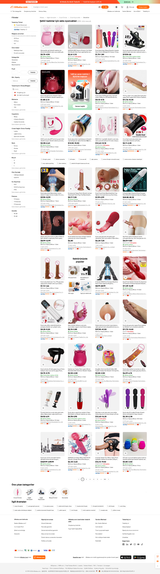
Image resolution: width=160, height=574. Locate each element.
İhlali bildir (98, 541)
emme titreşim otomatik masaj (111, 159)
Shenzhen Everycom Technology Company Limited (135, 107)
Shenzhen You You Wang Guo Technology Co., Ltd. (53, 62)
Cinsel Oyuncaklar (75, 17)
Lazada (80, 565)
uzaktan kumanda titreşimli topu (45, 510)
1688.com (61, 565)
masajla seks (104, 510)
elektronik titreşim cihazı (65, 506)
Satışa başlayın (126, 527)
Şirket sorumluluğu (19, 530)
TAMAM (32, 72)
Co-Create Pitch (19, 527)
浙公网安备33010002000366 (110, 571)
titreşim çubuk (46, 159)
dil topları (72, 159)
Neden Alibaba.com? (20, 523)
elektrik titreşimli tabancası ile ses (80, 163)
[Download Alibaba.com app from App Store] (125, 557)
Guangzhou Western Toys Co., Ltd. (105, 203)
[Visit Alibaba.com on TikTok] (142, 544)
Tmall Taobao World (70, 565)
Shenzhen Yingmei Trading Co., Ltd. (78, 337)
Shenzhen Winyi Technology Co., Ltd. (105, 152)
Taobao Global (88, 565)
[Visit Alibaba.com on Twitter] (131, 544)
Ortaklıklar (125, 537)
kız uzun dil (83, 159)
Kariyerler (17, 534)
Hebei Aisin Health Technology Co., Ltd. (52, 106)
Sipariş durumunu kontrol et (130, 530)
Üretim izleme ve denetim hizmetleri (51, 537)
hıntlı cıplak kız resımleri (89, 510)
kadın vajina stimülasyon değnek (23, 510)
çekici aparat (62, 510)
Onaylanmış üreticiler (74, 525)
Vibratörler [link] (86, 17)
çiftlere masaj (116, 510)
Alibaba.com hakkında (21, 519)
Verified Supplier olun (128, 534)
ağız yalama (94, 159)
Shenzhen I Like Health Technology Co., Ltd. (135, 62)
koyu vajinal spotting (48, 163)
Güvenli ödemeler (46, 523)
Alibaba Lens (24, 557)
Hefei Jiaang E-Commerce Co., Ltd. (51, 248)
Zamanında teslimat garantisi (49, 530)
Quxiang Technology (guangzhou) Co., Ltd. (107, 60)
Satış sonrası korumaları (48, 534)
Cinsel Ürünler (63, 17)
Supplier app (77, 557)
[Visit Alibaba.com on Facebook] (123, 544)
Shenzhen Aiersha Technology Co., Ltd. (79, 64)
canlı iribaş (123, 506)
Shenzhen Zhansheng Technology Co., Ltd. (53, 381)
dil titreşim (112, 506)
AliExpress (54, 565)
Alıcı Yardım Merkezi (101, 523)
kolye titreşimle (19, 506)
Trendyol (99, 565)
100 (105, 479)
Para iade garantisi (46, 527)
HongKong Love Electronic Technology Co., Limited (135, 250)
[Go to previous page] (79, 479)
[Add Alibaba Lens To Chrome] (39, 557)
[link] (157, 556)
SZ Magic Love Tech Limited (103, 335)
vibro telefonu (62, 163)
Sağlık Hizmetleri (51, 17)
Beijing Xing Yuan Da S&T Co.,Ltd (77, 381)
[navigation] (25, 249)
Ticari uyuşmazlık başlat (102, 530)
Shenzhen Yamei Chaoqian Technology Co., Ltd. (53, 151)
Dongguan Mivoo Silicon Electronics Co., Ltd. (135, 293)
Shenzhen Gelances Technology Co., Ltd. (134, 149)
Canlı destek (98, 527)
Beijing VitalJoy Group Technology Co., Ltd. (107, 107)
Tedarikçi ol (125, 523)
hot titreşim (74, 510)
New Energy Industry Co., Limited (105, 247)
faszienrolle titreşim (82, 506)
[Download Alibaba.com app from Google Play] (139, 557)
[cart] (122, 7)
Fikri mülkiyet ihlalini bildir (102, 537)
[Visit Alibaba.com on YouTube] (138, 544)
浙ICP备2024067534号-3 (127, 571)
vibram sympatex (60, 159)
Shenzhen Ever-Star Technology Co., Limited (53, 292)
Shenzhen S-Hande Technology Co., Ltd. (134, 203)
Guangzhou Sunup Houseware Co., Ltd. (79, 205)
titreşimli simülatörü (98, 506)
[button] (99, 7)
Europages (107, 565)
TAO (94, 565)
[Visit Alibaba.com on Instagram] (135, 544)
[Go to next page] (108, 479)
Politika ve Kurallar (46, 541)
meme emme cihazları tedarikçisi (133, 159)
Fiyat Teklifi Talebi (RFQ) (75, 529)
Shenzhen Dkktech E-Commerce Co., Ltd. (52, 337)
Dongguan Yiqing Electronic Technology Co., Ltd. (80, 149)
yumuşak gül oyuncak (33, 506)
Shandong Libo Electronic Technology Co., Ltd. (80, 247)
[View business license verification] (97, 571)
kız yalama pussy (49, 506)
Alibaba (42, 17)
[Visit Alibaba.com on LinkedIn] (127, 544)
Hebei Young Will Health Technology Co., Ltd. (53, 205)
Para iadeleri (98, 534)
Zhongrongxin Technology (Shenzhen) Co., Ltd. (135, 337)
